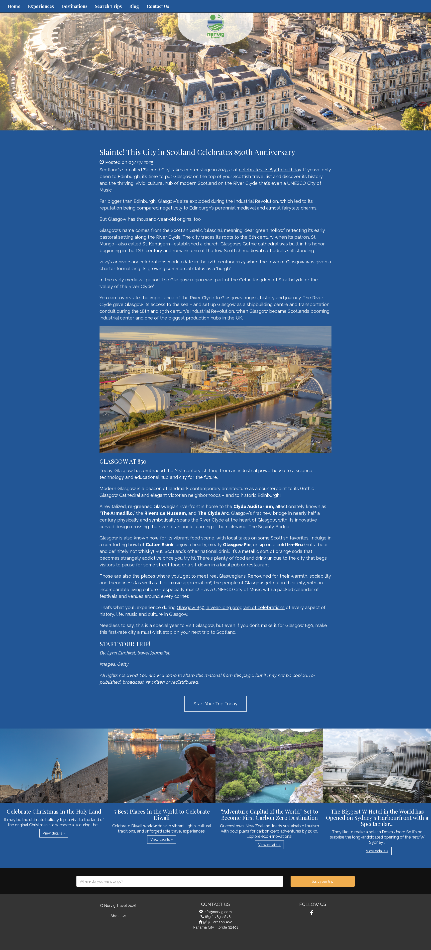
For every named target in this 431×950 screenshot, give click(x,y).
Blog (134, 6)
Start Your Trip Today (215, 703)
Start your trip (322, 881)
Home (13, 6)
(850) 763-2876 (218, 917)
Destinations (74, 6)
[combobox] (179, 881)
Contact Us (158, 6)
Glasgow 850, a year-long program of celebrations (231, 607)
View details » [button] (54, 833)
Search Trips (108, 6)
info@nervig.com (218, 912)
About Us (118, 916)
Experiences (41, 6)
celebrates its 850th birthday (270, 169)
